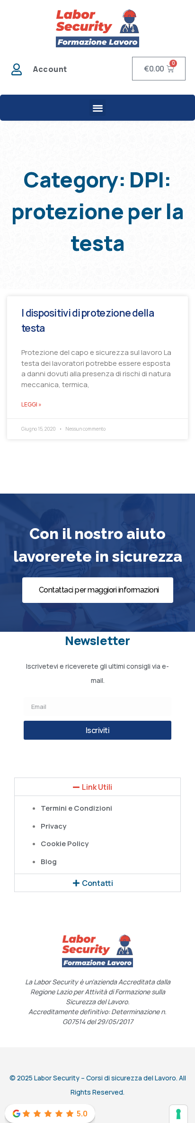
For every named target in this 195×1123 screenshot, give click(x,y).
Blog (49, 862)
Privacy (53, 826)
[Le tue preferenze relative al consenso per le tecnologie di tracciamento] (178, 1114)
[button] (97, 107)
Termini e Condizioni (76, 808)
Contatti (97, 883)
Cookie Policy (65, 844)
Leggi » (31, 404)
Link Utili (97, 787)
